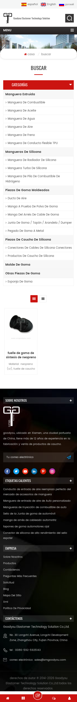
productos (9, 563)
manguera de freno (21, 135)
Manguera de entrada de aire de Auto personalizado (37, 501)
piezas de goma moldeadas (27, 190)
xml (5, 602)
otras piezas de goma (22, 273)
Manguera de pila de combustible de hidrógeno (33, 179)
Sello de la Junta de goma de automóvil (29, 514)
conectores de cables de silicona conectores (40, 248)
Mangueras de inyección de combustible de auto (35, 507)
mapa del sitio (12, 595)
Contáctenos (11, 570)
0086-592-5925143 (28, 650)
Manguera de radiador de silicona (32, 160)
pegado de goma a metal (26, 231)
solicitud (8, 583)
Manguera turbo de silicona (27, 168)
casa (31, 54)
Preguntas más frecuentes (20, 576)
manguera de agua (21, 119)
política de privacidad (17, 608)
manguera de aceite (22, 111)
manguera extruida (20, 94)
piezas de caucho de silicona (28, 239)
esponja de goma (20, 282)
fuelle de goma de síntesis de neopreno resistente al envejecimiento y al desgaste (21, 355)
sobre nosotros (12, 557)
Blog (6, 589)
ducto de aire (17, 198)
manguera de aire (20, 127)
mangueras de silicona (23, 151)
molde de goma (17, 264)
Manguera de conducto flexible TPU (33, 143)
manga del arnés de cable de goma (33, 215)
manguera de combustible (26, 102)
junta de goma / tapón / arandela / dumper (40, 223)
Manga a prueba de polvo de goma (33, 206)
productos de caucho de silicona (31, 256)
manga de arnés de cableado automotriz (29, 520)
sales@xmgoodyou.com (50, 660)
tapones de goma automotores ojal (26, 527)
